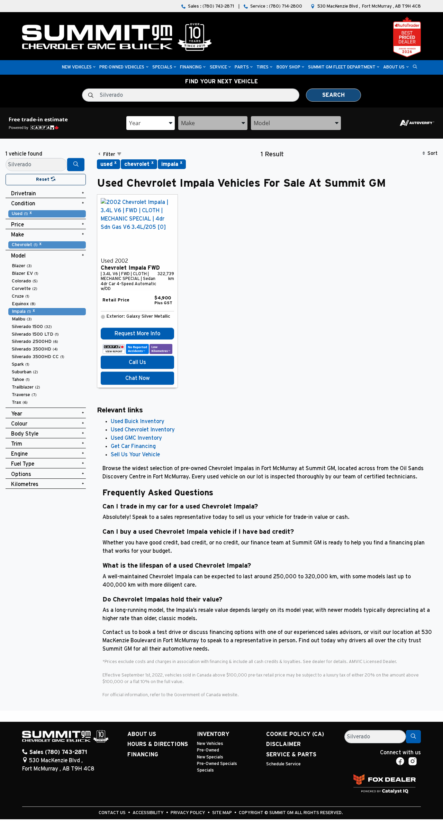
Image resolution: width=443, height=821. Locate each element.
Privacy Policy (188, 813)
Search (333, 95)
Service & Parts (291, 754)
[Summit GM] (117, 36)
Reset (43, 179)
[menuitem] (47, 213)
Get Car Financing (133, 446)
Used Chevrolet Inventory (143, 429)
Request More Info (137, 333)
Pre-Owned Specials (217, 764)
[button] (77, 68)
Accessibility (149, 813)
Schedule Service (283, 764)
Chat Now (137, 378)
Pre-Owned (208, 750)
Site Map (222, 813)
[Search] (75, 164)
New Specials (210, 757)
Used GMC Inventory (136, 438)
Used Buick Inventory (137, 421)
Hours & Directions (157, 744)
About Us (141, 734)
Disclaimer (283, 744)
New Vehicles (210, 743)
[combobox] (150, 123)
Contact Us (113, 813)
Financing (142, 754)
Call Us (137, 362)
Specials (205, 770)
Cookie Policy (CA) (295, 734)
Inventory (213, 734)
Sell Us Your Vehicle (135, 454)
